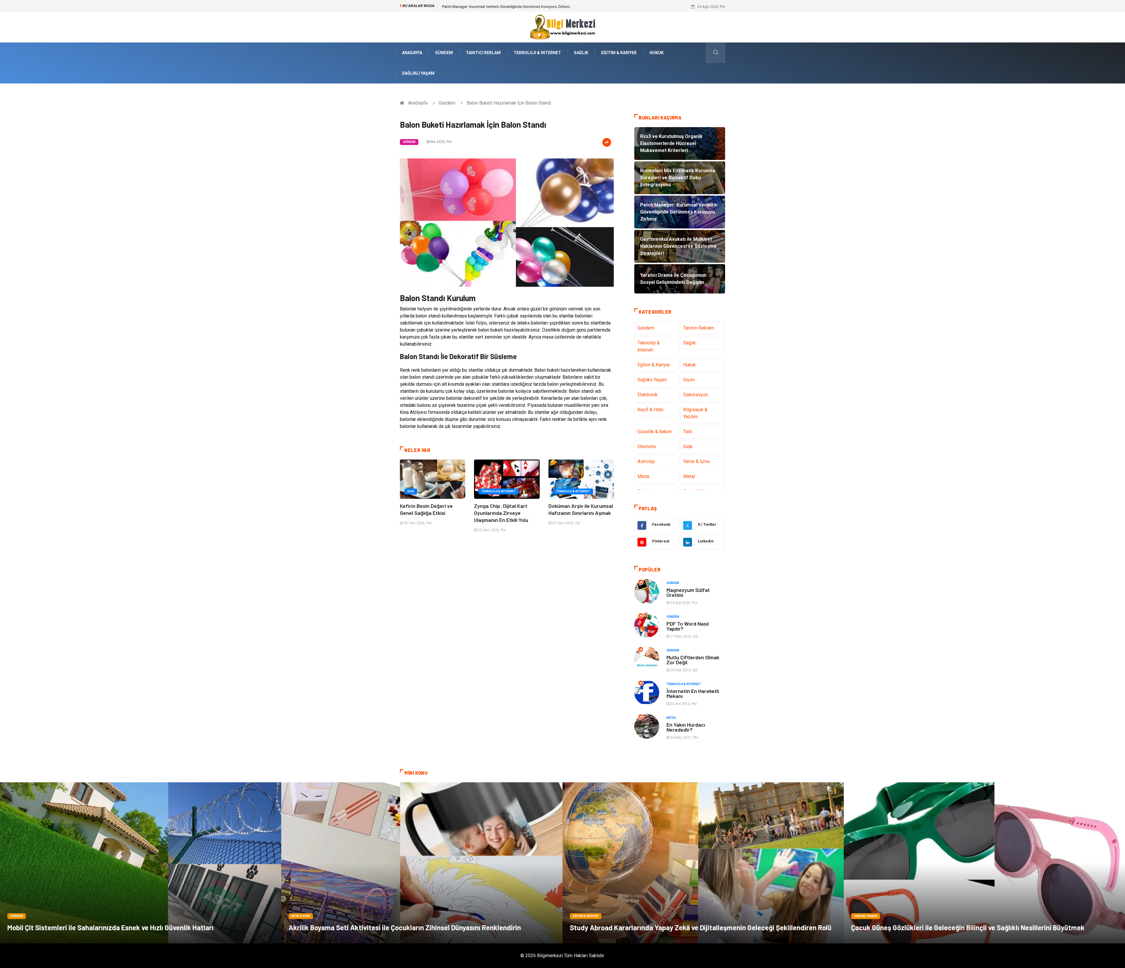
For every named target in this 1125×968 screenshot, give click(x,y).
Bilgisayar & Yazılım (695, 413)
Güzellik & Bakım (655, 431)
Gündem (444, 52)
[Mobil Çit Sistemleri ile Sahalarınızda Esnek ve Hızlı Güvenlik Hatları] (140, 862)
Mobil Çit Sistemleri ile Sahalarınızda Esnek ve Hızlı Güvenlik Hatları (110, 927)
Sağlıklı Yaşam (418, 73)
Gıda (410, 491)
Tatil (687, 431)
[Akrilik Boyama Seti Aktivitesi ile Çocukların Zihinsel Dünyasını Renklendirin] (421, 862)
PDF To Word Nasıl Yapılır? (688, 626)
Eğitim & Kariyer (619, 52)
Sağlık (581, 52)
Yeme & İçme (696, 461)
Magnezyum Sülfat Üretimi (688, 592)
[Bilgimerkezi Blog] (562, 27)
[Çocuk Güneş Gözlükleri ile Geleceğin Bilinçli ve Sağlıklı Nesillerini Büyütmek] (984, 862)
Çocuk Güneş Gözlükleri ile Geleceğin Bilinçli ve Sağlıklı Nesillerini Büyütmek (968, 927)
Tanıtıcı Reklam (483, 52)
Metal (689, 476)
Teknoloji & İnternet (537, 52)
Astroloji (646, 461)
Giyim (689, 380)
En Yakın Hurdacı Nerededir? (686, 727)
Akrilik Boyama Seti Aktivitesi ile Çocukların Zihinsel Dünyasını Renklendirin (405, 927)
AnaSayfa (412, 52)
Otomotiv (647, 446)
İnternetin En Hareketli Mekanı (693, 693)
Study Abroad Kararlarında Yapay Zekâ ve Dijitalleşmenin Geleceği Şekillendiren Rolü (700, 927)
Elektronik (648, 394)
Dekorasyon (695, 394)
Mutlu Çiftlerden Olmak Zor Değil (693, 659)
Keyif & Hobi (650, 409)
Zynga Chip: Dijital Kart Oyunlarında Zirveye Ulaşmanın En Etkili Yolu (501, 513)
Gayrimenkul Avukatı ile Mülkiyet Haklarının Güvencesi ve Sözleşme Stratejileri (507, 6)
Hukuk (657, 52)
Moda (643, 476)
